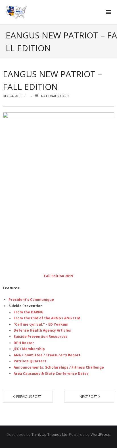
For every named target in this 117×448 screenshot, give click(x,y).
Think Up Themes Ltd (49, 434)
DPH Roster (24, 342)
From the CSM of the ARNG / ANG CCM (47, 318)
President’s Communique (31, 299)
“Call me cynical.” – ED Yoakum (41, 324)
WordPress (100, 434)
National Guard (55, 96)
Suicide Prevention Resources (41, 336)
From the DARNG (28, 312)
